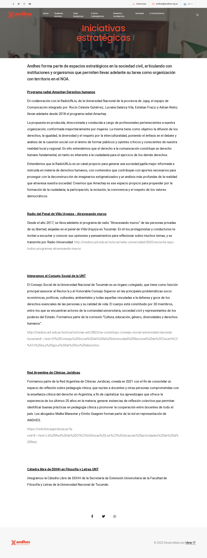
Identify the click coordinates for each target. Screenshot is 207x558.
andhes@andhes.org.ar (167, 4)
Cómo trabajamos (97, 15)
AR (189, 4)
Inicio (46, 13)
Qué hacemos (78, 15)
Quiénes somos (58, 15)
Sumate (139, 13)
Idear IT (190, 542)
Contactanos (157, 13)
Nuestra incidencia (118, 15)
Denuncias (141, 4)
